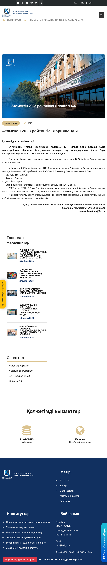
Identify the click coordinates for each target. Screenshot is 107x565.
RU (82, 3)
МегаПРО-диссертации (3, 292)
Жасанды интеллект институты (22, 548)
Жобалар (15, 381)
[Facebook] (27, 3)
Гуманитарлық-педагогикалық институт (26, 543)
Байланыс (65, 501)
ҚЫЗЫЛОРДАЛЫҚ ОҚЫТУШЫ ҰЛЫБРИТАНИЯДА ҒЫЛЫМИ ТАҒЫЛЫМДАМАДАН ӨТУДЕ (30, 310)
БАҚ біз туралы (19, 376)
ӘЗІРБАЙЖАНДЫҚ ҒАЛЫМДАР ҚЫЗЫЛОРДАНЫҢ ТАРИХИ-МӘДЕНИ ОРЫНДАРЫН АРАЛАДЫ (33, 330)
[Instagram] (22, 3)
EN (90, 3)
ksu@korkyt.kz (14, 20)
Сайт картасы (67, 491)
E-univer (80, 439)
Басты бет (65, 480)
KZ (75, 3)
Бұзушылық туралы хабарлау (20, 559)
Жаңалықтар (19, 365)
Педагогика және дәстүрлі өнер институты (28, 522)
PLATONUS (27, 439)
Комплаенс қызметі (70, 496)
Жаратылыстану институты (20, 527)
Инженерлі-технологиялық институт (24, 532)
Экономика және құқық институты (23, 537)
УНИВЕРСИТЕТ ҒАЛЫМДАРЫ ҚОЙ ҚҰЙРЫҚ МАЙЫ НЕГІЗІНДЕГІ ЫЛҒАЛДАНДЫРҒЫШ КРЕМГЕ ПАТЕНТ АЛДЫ (33, 254)
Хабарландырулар (21, 371)
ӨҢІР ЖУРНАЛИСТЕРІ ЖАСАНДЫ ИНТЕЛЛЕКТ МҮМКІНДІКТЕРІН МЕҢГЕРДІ (33, 291)
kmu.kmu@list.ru (96, 211)
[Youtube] (31, 3)
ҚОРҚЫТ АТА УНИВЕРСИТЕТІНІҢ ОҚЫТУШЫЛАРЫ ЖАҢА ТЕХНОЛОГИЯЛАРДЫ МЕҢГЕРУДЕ (31, 273)
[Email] (18, 3)
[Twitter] (36, 3)
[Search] (41, 3)
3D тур (63, 485)
